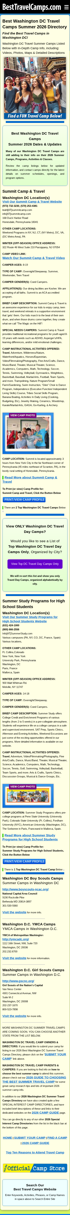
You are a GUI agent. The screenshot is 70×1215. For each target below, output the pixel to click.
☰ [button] (66, 6)
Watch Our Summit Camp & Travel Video (33, 258)
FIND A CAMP (57, 1137)
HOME (7, 1137)
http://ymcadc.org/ (15, 939)
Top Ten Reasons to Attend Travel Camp (35, 1152)
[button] (28, 447)
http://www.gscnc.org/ (18, 981)
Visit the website (14, 912)
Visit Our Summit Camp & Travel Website (32, 201)
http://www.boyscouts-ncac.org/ (25, 889)
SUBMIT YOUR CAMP (29, 1137)
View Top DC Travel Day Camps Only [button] (35, 563)
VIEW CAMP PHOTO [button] (22, 415)
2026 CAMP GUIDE (45, 1112)
